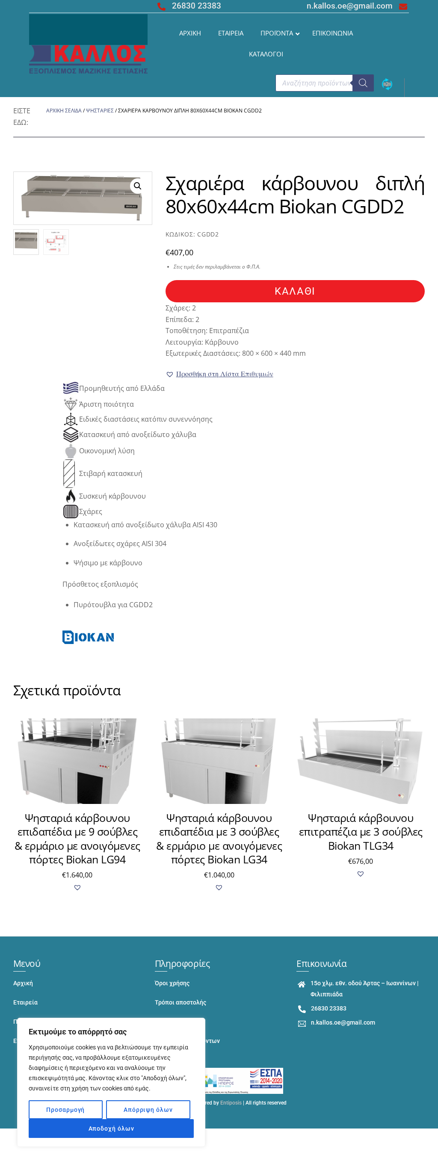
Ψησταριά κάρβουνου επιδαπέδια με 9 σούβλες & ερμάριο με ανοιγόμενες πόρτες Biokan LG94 (77, 838)
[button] (219, 374)
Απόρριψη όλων (148, 1109)
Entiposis (231, 1103)
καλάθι (295, 291)
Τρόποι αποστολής (180, 1002)
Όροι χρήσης (172, 983)
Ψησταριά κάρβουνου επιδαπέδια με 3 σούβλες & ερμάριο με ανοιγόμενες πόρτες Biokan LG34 (219, 838)
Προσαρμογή (65, 1109)
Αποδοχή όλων (111, 1128)
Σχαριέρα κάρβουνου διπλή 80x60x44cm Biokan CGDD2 (295, 194)
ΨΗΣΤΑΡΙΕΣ (100, 110)
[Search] (363, 83)
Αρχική (23, 983)
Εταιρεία (25, 1002)
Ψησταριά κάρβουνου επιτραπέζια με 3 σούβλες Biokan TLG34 (361, 831)
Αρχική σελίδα (64, 110)
